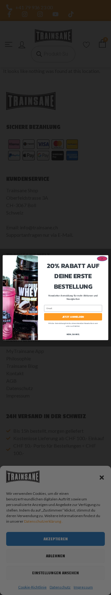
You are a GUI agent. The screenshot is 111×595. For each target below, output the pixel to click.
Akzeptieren (55, 539)
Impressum (83, 587)
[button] (102, 477)
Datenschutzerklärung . (43, 521)
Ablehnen (55, 556)
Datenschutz (60, 587)
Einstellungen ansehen (55, 573)
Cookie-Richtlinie (32, 587)
